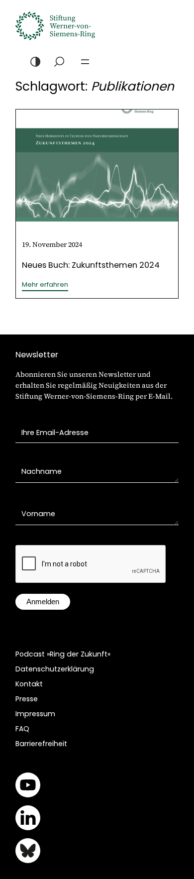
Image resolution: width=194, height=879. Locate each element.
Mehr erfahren (45, 285)
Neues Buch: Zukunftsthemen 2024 (91, 265)
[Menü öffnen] (85, 62)
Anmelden (42, 601)
